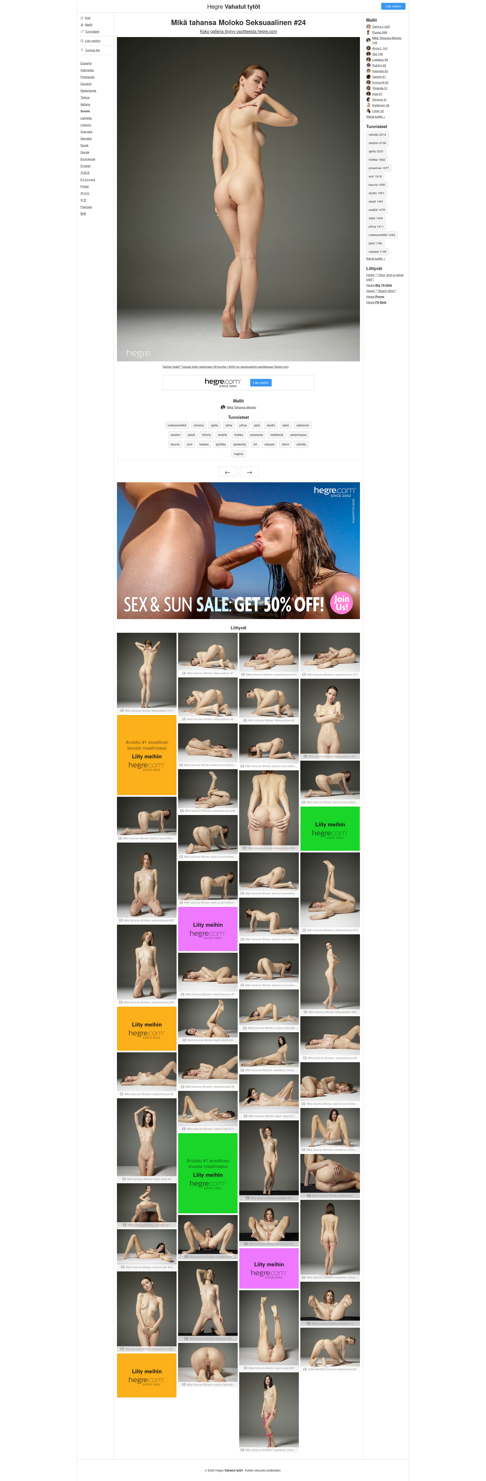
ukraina (199, 425)
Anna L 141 (380, 48)
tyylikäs (221, 444)
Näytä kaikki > (375, 116)
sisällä (222, 434)
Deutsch (86, 84)
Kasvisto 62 (380, 71)
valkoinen (302, 425)
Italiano (85, 104)
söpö (285, 425)
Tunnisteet (92, 31)
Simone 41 (379, 99)
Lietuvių (85, 125)
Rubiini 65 (379, 65)
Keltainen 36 (380, 105)
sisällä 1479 (377, 209)
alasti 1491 (376, 201)
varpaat (269, 444)
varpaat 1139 (377, 251)
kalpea (204, 444)
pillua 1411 (376, 226)
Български (87, 159)
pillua (243, 425)
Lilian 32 (378, 111)
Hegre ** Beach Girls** (381, 291)
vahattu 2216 (377, 134)
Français (86, 207)
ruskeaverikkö (177, 425)
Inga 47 (377, 94)
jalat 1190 (375, 243)
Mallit (88, 24)
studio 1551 (376, 193)
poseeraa (256, 434)
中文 (83, 200)
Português (87, 77)
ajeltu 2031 (376, 151)
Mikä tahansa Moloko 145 (387, 40)
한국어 (85, 193)
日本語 (85, 172)
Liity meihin (393, 6)
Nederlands (88, 90)
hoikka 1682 (377, 159)
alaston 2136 (377, 143)
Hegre (233, 6)
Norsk (84, 145)
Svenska (86, 131)
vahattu (301, 444)
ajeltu (214, 425)
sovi (189, 444)
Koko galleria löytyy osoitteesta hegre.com (238, 31)
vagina (238, 453)
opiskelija (239, 444)
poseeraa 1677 (379, 168)
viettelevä (276, 434)
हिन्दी (83, 213)
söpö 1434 (376, 218)
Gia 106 (377, 54)
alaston (176, 434)
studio (271, 425)
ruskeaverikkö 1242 (382, 235)
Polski (84, 186)
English (85, 166)
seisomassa (298, 434)
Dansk (84, 152)
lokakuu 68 (380, 59)
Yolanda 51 (380, 88)
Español (86, 63)
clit (255, 444)
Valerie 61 (379, 76)
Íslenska (86, 138)
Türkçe (85, 97)
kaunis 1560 (377, 184)
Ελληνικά (87, 179)
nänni (285, 444)
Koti (87, 18)
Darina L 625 (381, 26)
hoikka (238, 434)
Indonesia (87, 70)
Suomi (85, 111)
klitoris (206, 434)
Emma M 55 (380, 82)
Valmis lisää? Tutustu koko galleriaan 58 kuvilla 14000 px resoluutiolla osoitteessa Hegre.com (226, 366)
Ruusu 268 (379, 32)
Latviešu (86, 118)
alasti (191, 434)
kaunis (175, 444)
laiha (229, 425)
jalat (257, 425)
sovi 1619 (375, 176)
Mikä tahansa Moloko (241, 407)
